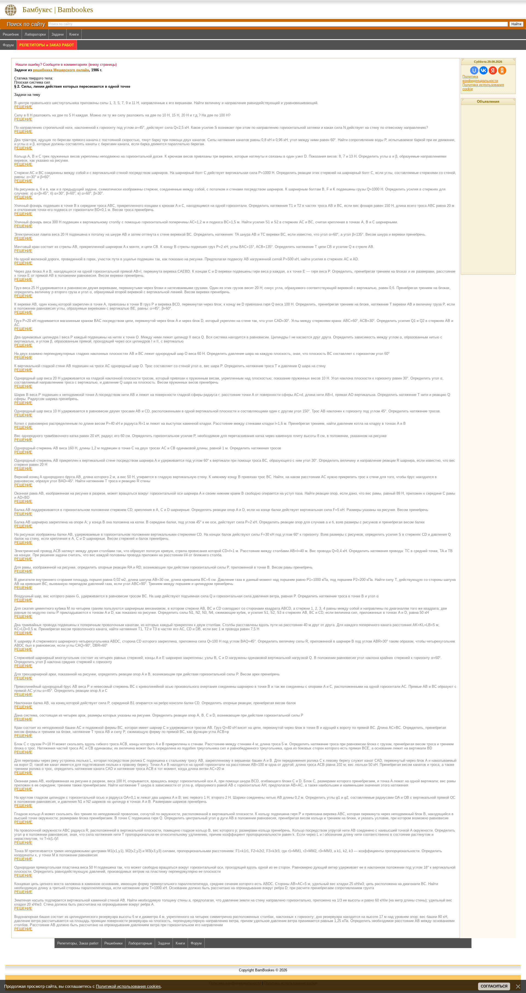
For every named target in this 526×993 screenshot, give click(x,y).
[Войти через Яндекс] (493, 70)
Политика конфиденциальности (480, 79)
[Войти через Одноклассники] (502, 70)
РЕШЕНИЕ (23, 107)
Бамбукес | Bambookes (57, 9)
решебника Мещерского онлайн (61, 70)
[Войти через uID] (474, 70)
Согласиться (494, 986)
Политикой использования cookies (128, 986)
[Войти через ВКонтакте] (483, 70)
